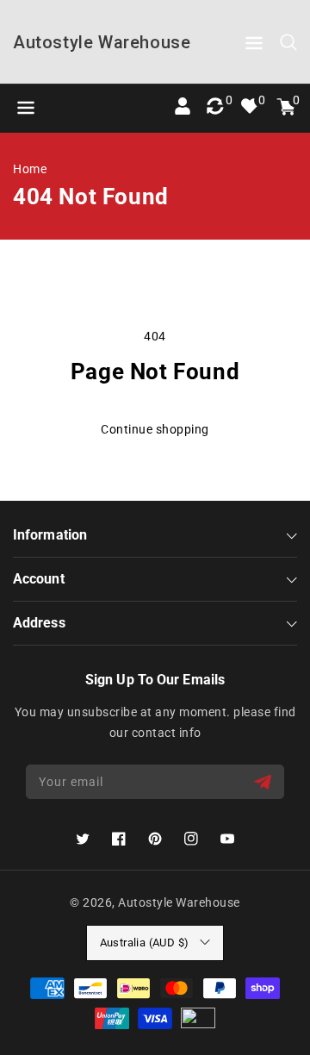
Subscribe (264, 782)
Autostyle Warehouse (179, 902)
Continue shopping (155, 429)
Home (29, 169)
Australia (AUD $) (144, 942)
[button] (254, 46)
